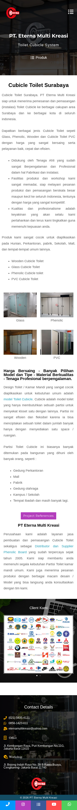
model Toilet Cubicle (18, 399)
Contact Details (38, 707)
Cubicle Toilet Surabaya (38, 85)
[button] (7, 644)
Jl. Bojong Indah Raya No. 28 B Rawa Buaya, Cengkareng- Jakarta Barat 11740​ (32, 766)
